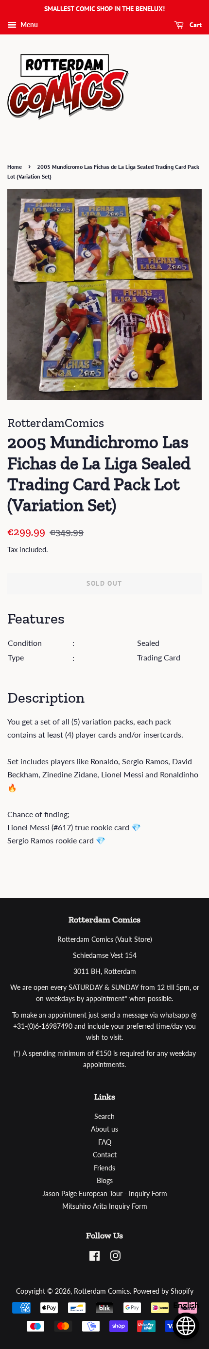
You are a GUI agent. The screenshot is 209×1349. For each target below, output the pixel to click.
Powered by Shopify (163, 1291)
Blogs (105, 1180)
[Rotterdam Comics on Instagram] (115, 1258)
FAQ (104, 1142)
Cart (195, 24)
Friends (104, 1168)
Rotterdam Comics (102, 1291)
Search (104, 1116)
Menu (28, 24)
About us (104, 1129)
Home (14, 166)
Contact (105, 1155)
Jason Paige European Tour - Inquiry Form (104, 1194)
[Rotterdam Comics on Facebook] (94, 1258)
